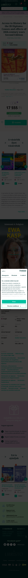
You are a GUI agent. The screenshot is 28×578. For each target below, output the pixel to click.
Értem (14, 301)
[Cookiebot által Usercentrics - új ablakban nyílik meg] (19, 271)
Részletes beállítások (13, 306)
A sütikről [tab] (23, 275)
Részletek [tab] (14, 275)
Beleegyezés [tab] (5, 275)
